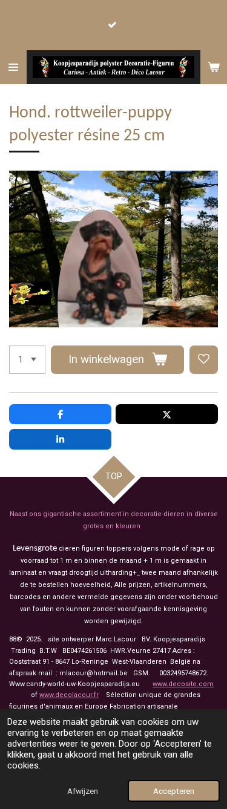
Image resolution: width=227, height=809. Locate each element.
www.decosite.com (183, 684)
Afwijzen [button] (82, 791)
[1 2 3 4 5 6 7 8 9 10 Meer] (27, 360)
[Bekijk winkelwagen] (213, 67)
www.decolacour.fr (69, 695)
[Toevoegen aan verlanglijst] (203, 360)
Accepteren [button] (173, 791)
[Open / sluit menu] (13, 67)
